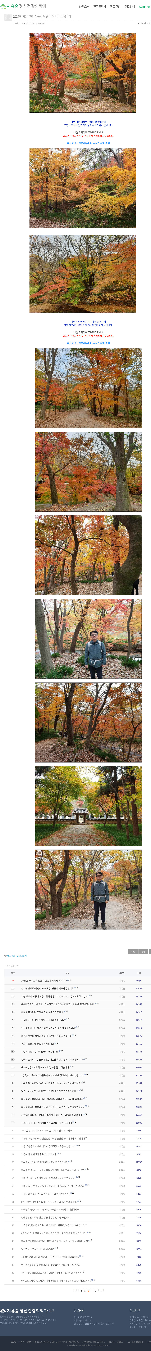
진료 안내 (130, 6)
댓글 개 (11, 956)
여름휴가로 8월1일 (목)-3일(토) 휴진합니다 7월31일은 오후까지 (50, 1264)
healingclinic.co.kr (88, 1345)
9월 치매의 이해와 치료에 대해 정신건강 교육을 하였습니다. (49, 1201)
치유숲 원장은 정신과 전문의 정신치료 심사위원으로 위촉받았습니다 (53, 1107)
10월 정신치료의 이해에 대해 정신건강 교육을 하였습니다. (48, 1178)
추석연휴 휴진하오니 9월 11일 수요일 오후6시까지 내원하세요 (50, 1209)
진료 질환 (115, 6)
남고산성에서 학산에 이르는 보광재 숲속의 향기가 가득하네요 (49, 1091)
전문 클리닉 (99, 6)
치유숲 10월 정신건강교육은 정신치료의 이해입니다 (45, 1193)
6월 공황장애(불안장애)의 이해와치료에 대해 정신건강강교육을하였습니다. (56, 1280)
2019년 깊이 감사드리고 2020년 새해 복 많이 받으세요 (46, 1130)
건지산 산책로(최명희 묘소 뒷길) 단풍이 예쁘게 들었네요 (47, 988)
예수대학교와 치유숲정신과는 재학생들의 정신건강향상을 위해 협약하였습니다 (57, 1004)
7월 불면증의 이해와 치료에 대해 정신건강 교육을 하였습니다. (50, 1256)
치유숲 (122, 980)
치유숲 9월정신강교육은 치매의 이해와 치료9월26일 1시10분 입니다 (53, 1225)
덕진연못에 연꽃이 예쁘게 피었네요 (37, 1249)
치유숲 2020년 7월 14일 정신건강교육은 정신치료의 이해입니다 (51, 1083)
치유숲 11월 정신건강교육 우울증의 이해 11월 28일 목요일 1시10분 (52, 1170)
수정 (133, 951)
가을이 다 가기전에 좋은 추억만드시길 (39, 1154)
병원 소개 (84, 6)
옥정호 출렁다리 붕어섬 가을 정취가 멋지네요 (42, 1012)
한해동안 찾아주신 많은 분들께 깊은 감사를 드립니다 (45, 1217)
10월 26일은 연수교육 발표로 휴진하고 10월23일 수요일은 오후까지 (52, 1185)
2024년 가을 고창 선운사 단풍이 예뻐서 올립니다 (44, 980)
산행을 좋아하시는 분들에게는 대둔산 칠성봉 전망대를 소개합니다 (52, 1059)
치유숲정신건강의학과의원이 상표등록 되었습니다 (44, 1162)
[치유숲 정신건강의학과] (15, 6)
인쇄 (148, 23)
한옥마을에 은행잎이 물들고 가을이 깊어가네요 (43, 1020)
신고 (141, 23)
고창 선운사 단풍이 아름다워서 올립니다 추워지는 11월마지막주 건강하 (54, 996)
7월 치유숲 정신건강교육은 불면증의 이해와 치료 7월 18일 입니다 (51, 1272)
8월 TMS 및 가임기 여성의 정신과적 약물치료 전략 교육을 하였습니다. (53, 1233)
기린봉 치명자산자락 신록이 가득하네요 (39, 1051)
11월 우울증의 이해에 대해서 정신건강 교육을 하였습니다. (48, 1146)
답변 (143, 951)
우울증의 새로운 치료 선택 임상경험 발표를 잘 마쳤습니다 (48, 1028)
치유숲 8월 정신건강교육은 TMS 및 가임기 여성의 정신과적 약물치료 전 (54, 1241)
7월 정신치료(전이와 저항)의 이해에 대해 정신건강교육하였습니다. (52, 1075)
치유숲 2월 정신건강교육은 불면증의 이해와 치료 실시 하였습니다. (52, 1099)
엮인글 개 (22, 956)
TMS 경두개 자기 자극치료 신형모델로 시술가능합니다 (46, 1122)
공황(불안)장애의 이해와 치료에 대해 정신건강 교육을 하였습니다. (52, 1114)
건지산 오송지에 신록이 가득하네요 (37, 1043)
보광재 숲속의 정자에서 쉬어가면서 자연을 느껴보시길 (46, 1035)
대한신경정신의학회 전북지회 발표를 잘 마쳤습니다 (45, 1067)
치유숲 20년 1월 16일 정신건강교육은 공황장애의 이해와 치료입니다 (53, 1138)
